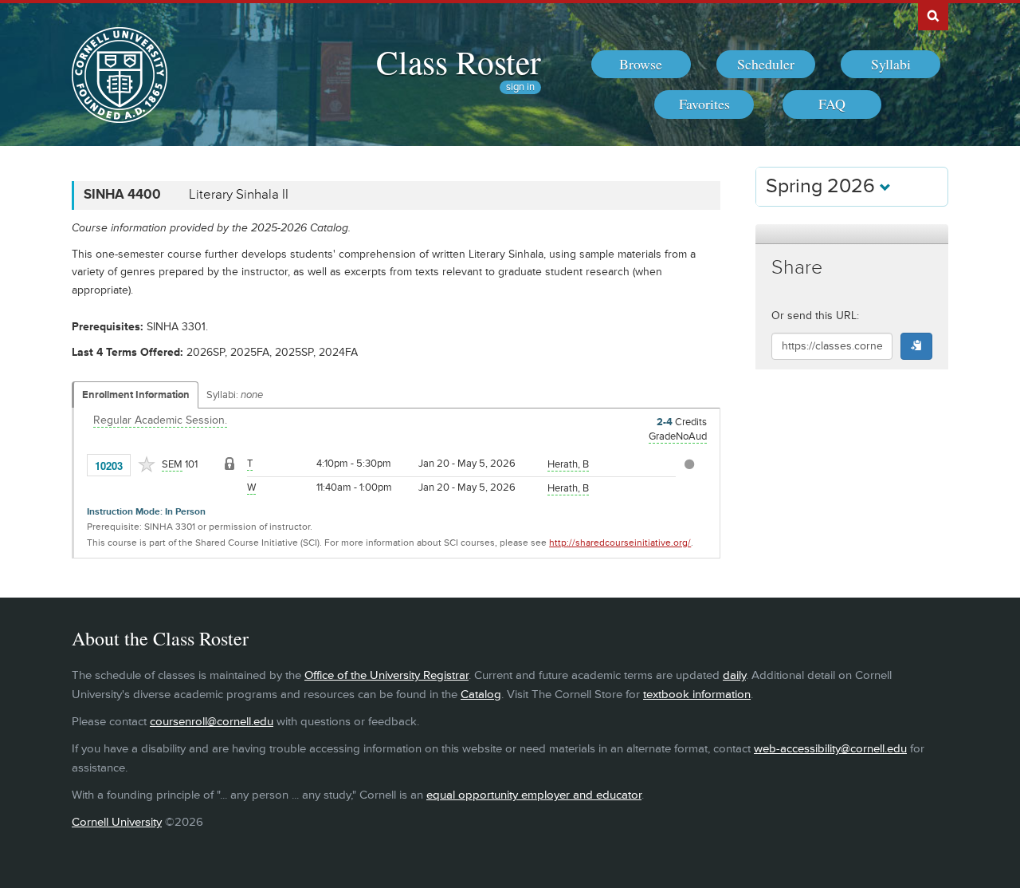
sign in (520, 87)
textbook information (697, 694)
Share (796, 267)
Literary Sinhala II (238, 195)
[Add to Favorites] (146, 464)
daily (734, 675)
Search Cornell (933, 15)
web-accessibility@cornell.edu (830, 748)
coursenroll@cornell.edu (211, 721)
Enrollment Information (136, 395)
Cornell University (117, 822)
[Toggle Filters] (851, 234)
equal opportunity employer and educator (533, 795)
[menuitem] (641, 64)
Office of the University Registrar (386, 675)
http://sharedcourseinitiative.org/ (620, 543)
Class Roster (458, 61)
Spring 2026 (823, 186)
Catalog (481, 694)
